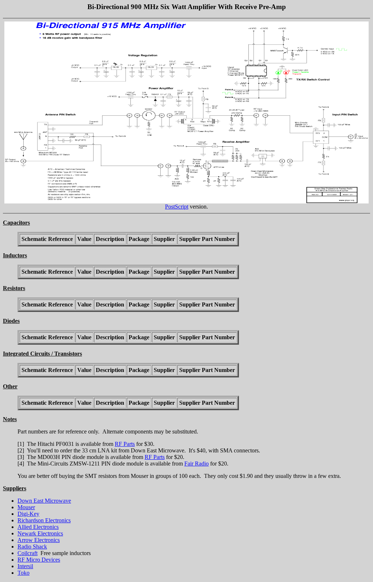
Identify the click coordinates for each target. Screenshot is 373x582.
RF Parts (125, 444)
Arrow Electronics (38, 540)
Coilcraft (27, 553)
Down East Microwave (44, 501)
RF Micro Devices (38, 560)
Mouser (26, 507)
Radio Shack (32, 546)
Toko (23, 573)
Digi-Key (28, 514)
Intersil (25, 566)
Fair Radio (196, 463)
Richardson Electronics (44, 520)
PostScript (176, 206)
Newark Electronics (40, 533)
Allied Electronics (38, 527)
